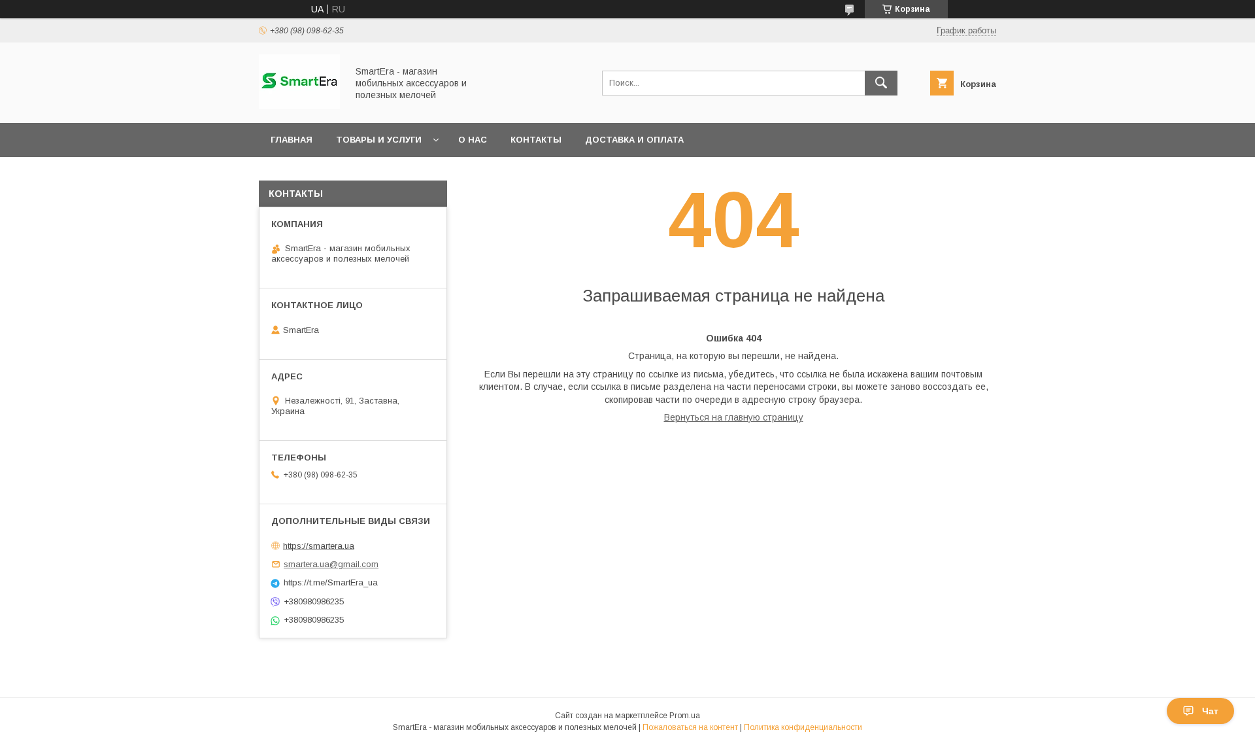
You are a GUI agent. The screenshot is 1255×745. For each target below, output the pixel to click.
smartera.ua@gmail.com (331, 564)
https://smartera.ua (318, 545)
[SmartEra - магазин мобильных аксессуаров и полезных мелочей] (299, 106)
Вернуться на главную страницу (733, 417)
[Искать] (881, 83)
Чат (1210, 711)
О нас (472, 140)
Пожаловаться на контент (690, 727)
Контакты (535, 140)
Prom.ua (684, 715)
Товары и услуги (379, 140)
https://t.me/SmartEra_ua (331, 582)
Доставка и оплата (634, 140)
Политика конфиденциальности (803, 727)
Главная (291, 140)
